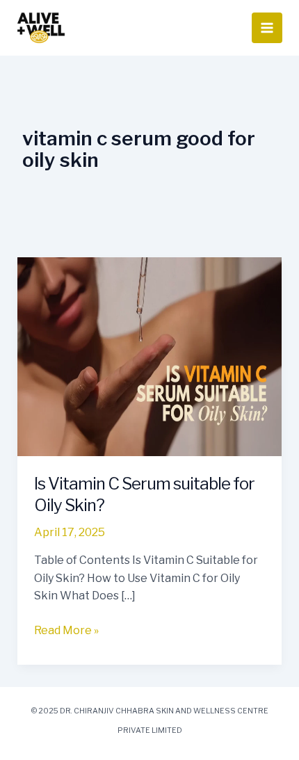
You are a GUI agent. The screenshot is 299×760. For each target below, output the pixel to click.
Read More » (66, 629)
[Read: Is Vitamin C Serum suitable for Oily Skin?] (149, 355)
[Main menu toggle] (267, 28)
